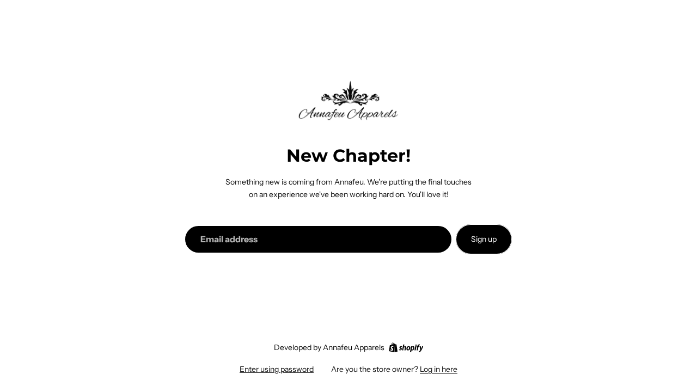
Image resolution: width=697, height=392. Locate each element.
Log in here (438, 369)
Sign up (484, 239)
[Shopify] (406, 347)
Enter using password (277, 369)
